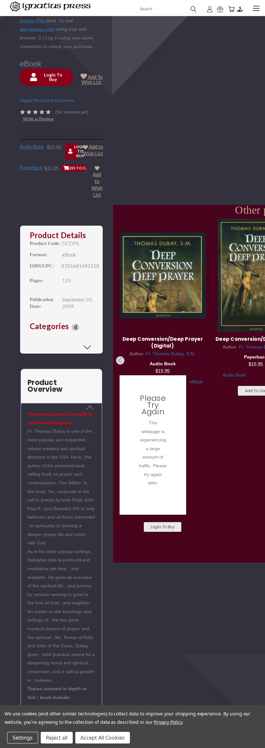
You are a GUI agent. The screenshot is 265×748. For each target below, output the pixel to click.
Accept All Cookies (102, 737)
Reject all (57, 737)
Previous (120, 360)
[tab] (61, 327)
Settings (23, 737)
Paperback (31, 167)
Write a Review (38, 118)
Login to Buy (163, 527)
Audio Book (32, 146)
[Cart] (231, 9)
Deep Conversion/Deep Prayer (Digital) (162, 342)
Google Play (32, 20)
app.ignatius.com (37, 29)
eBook (196, 381)
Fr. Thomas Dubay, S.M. (171, 353)
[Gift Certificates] (220, 9)
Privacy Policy (168, 722)
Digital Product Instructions (47, 100)
